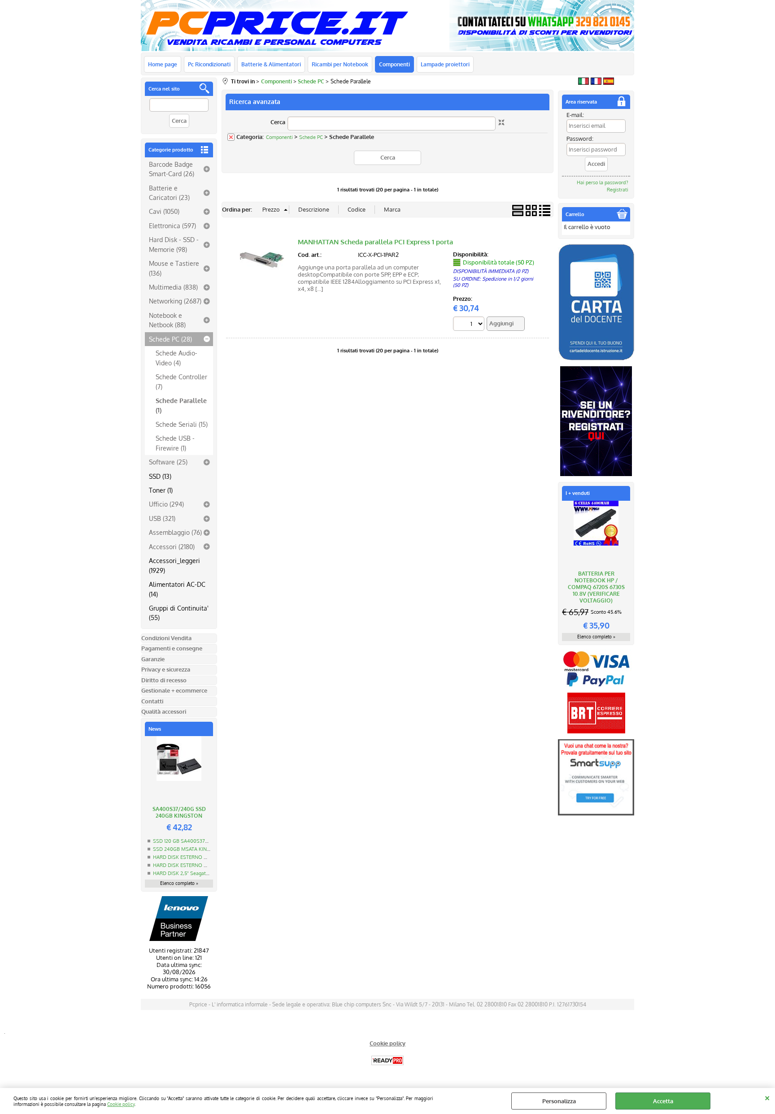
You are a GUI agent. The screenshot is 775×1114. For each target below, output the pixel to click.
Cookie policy (121, 1104)
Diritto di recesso (164, 680)
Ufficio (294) (166, 504)
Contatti (152, 701)
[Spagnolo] (608, 82)
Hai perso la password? (602, 182)
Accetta (663, 1101)
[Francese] (596, 82)
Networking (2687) (175, 301)
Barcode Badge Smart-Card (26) (171, 169)
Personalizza (559, 1101)
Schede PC (311, 137)
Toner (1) (161, 490)
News (154, 729)
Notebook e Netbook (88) (167, 320)
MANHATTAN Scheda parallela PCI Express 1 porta (375, 242)
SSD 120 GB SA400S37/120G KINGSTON (198, 841)
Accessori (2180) (172, 546)
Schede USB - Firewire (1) (175, 442)
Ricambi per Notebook (340, 64)
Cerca (277, 122)
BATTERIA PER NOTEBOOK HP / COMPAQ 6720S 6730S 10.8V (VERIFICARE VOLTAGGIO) (596, 587)
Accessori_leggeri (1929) (174, 565)
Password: (579, 138)
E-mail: (575, 114)
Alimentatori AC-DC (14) (177, 589)
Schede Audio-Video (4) (176, 357)
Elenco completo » (179, 883)
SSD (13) (160, 476)
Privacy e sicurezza (165, 669)
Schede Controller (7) (181, 381)
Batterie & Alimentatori (271, 64)
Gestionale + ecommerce (174, 690)
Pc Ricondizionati (209, 64)
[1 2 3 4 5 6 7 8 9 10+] (470, 324)
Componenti (394, 64)
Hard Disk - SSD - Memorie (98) (174, 244)
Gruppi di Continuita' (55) (179, 612)
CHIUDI (767, 1096)
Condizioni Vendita (166, 638)
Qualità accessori (163, 711)
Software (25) (168, 462)
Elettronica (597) (172, 225)
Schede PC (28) (170, 339)
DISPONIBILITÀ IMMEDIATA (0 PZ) (490, 271)
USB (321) (162, 518)
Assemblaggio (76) (175, 532)
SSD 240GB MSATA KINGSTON (188, 849)
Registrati (617, 189)
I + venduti (578, 493)
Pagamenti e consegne (171, 648)
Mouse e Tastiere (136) (174, 268)
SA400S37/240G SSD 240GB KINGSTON (179, 812)
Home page (162, 64)
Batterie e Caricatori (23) (169, 192)
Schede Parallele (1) (181, 405)
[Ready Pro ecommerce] (387, 1060)
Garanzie (153, 659)
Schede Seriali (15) (182, 424)
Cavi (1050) (164, 211)
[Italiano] (583, 82)
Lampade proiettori (445, 64)
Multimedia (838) (173, 287)
